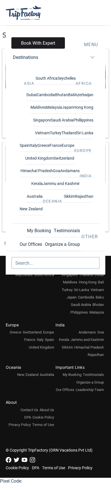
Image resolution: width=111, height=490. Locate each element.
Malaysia (54, 107)
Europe (68, 145)
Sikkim (69, 196)
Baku (100, 297)
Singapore (42, 120)
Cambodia (46, 94)
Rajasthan (84, 196)
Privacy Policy (20, 424)
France (56, 145)
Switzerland (64, 158)
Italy (33, 145)
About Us (47, 409)
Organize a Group (62, 244)
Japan (67, 107)
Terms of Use (43, 424)
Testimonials (67, 230)
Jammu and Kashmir (61, 183)
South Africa (46, 78)
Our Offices (31, 244)
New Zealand (31, 208)
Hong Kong (83, 107)
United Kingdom (39, 158)
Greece (43, 145)
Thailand (69, 132)
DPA (27, 417)
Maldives (38, 107)
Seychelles (66, 78)
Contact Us (29, 409)
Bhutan (61, 94)
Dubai (31, 94)
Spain (25, 145)
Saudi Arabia (62, 120)
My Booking (39, 230)
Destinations (25, 57)
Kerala (37, 183)
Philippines (79, 312)
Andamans (70, 170)
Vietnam (42, 132)
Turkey (55, 132)
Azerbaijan (84, 94)
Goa (56, 170)
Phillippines (83, 120)
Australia (35, 196)
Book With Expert (38, 43)
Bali (71, 94)
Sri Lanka (85, 132)
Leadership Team (90, 389)
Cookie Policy (43, 417)
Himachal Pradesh (36, 170)
